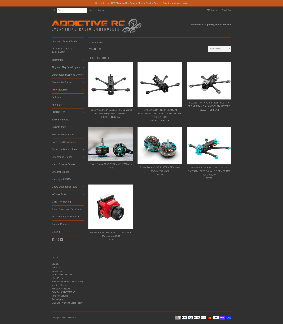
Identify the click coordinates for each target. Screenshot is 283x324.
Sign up (101, 10)
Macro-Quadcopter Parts (68, 187)
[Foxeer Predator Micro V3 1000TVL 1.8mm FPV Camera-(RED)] (110, 207)
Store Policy (57, 278)
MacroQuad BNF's (61, 179)
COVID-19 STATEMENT (63, 292)
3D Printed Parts (60, 119)
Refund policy (58, 299)
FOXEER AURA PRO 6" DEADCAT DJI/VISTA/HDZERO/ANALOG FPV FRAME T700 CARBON (160, 113)
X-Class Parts (68, 194)
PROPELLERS (68, 89)
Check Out (226, 10)
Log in (91, 10)
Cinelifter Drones (60, 172)
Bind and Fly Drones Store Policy (67, 281)
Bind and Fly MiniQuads (64, 41)
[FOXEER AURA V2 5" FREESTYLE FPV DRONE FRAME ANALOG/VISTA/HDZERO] (209, 80)
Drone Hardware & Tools (68, 149)
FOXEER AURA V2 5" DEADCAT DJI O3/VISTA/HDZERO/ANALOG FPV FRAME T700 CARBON (209, 171)
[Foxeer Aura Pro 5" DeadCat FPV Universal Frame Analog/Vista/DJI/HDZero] (110, 84)
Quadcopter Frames (68, 82)
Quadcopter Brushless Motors (68, 75)
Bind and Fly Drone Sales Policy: (67, 303)
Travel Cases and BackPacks (67, 209)
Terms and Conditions (62, 274)
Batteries (68, 97)
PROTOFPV (68, 112)
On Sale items (59, 127)
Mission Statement (61, 285)
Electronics (68, 60)
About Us (56, 267)
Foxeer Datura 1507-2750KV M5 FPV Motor (111, 164)
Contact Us (57, 271)
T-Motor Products (60, 224)
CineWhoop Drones (68, 157)
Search (55, 264)
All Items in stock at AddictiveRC (62, 50)
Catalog (56, 231)
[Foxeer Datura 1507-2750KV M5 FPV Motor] (110, 144)
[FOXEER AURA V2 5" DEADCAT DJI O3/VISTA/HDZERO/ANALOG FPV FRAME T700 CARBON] (209, 145)
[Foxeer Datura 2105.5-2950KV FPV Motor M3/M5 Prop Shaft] (160, 145)
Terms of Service (60, 295)
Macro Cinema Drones (63, 164)
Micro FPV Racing (61, 201)
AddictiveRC (71, 318)
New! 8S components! (63, 134)
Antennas (57, 104)
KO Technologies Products (65, 216)
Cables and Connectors (64, 142)
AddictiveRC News (61, 288)
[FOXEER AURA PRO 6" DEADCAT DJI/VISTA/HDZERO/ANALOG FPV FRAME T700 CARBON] (160, 84)
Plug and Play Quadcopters (68, 67)
